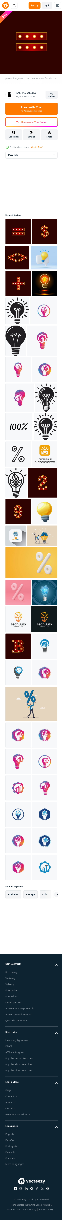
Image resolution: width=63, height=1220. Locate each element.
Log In (47, 5)
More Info (13, 152)
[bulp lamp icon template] (44, 365)
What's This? (37, 147)
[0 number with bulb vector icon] (18, 627)
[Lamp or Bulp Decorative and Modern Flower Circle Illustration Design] (44, 335)
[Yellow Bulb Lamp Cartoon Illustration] (18, 654)
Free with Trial (31, 108)
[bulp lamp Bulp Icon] (42, 568)
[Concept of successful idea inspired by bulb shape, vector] (18, 334)
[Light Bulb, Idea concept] (18, 761)
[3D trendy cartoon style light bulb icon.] (18, 282)
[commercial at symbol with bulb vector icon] (18, 255)
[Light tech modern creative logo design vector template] (42, 651)
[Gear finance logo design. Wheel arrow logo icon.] (18, 1063)
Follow (51, 96)
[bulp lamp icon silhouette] (17, 538)
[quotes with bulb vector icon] (44, 255)
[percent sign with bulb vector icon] (18, 229)
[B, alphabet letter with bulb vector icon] (18, 815)
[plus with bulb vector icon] (18, 307)
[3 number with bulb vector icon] (20, 598)
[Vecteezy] (5, 5)
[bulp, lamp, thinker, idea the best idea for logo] (16, 509)
